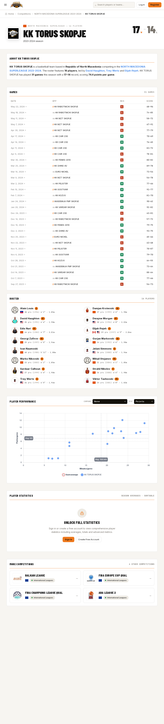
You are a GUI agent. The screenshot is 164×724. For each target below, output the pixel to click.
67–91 (150, 124)
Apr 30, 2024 (17, 130)
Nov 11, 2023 (17, 248)
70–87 (150, 248)
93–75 (150, 231)
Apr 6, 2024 (17, 154)
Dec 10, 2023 (17, 225)
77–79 (150, 130)
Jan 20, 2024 (17, 207)
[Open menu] (5, 5)
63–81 (150, 213)
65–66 (150, 236)
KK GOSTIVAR (61, 189)
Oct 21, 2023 (17, 266)
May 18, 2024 (17, 112)
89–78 (150, 165)
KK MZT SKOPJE (63, 118)
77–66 (150, 183)
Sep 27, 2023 (17, 284)
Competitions (24, 13)
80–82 (150, 160)
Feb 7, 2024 (16, 195)
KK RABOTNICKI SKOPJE (66, 106)
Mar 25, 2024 (17, 165)
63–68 (150, 242)
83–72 (150, 148)
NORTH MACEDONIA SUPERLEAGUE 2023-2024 (57, 13)
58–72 (150, 118)
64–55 (150, 260)
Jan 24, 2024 (17, 201)
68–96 (150, 106)
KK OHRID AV (60, 165)
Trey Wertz (112, 70)
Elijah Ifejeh (131, 70)
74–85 (150, 112)
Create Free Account (88, 539)
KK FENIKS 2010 (63, 160)
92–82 (150, 207)
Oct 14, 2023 (17, 272)
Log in (142, 4)
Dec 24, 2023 (18, 213)
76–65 (150, 142)
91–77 (150, 189)
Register (154, 4)
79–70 (150, 254)
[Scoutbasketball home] (16, 5)
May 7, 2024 (17, 124)
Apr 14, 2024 (17, 142)
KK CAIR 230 (61, 136)
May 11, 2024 (17, 118)
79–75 (150, 225)
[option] (46, 310)
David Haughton (95, 70)
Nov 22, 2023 (17, 242)
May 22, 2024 (18, 106)
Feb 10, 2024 (17, 189)
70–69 (150, 136)
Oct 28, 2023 (17, 260)
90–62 (150, 201)
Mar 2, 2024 (17, 183)
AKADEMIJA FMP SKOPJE (66, 201)
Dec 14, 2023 (17, 219)
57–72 (150, 219)
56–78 (150, 177)
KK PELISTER (61, 183)
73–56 (150, 171)
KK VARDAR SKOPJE (65, 207)
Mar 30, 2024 (17, 160)
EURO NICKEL (62, 171)
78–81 (150, 154)
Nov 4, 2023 (17, 254)
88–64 (150, 272)
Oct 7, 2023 (16, 278)
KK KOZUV (60, 195)
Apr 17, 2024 (17, 136)
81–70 (150, 195)
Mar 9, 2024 (17, 177)
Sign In (68, 539)
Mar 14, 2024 (17, 171)
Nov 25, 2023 (17, 236)
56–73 (150, 284)
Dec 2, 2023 (17, 231)
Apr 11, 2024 (17, 148)
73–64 (150, 266)
